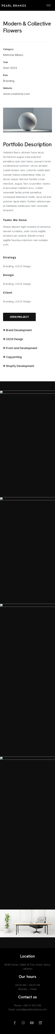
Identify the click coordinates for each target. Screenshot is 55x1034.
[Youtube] (31, 1022)
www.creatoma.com (16, 93)
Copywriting (14, 357)
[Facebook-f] (14, 1022)
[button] (27, 331)
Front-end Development (21, 348)
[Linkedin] (40, 1022)
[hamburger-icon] (48, 5)
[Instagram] (23, 1022)
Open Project (19, 316)
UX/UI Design (14, 339)
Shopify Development (20, 366)
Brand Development (19, 330)
